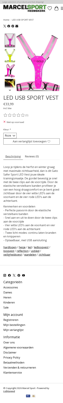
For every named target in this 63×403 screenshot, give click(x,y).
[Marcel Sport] (24, 8)
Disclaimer (9, 352)
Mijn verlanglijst (13, 330)
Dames (7, 292)
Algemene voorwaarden (18, 347)
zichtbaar (44, 254)
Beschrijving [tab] (13, 156)
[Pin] (28, 396)
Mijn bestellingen (14, 325)
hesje (22, 247)
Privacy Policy (11, 357)
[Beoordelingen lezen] (14, 115)
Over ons (9, 342)
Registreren (10, 320)
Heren (7, 297)
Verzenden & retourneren (19, 367)
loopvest (8, 251)
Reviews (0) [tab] (32, 156)
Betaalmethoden (13, 362)
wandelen (30, 254)
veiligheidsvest (12, 254)
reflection (23, 251)
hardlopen (9, 247)
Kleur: (7, 129)
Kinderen (9, 302)
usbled (35, 251)
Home (6, 19)
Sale (6, 307)
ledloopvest (41, 247)
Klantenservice (12, 372)
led (30, 247)
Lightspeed (9, 391)
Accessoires (10, 287)
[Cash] (33, 396)
